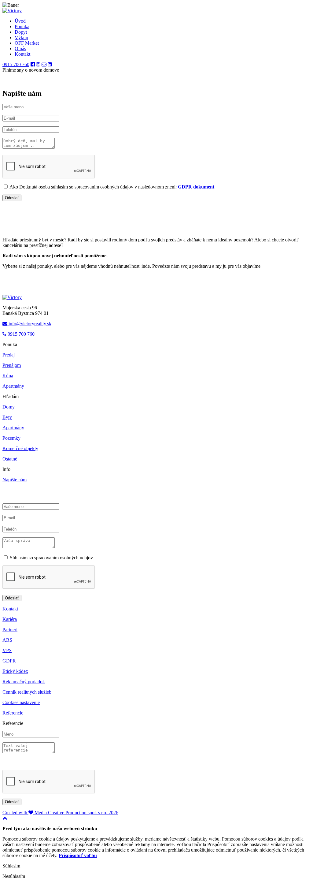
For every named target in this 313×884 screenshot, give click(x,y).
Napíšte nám (14, 479)
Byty (7, 417)
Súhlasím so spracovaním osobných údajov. (51, 557)
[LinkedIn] (50, 64)
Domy (8, 406)
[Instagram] (38, 64)
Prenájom (11, 365)
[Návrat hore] (4, 818)
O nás (20, 48)
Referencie (12, 712)
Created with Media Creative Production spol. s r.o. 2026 (60, 812)
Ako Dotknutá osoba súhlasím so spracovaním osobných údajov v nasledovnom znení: (111, 186)
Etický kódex (15, 671)
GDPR (9, 660)
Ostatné (9, 458)
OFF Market (27, 43)
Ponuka (22, 26)
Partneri (9, 629)
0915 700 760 (15, 64)
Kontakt (22, 54)
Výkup (21, 37)
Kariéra (9, 619)
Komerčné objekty (20, 448)
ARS (7, 640)
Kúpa (7, 375)
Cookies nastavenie (21, 702)
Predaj (8, 354)
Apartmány (13, 386)
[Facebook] (33, 64)
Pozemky (11, 438)
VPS (7, 650)
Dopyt (21, 32)
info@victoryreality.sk (29, 323)
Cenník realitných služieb (26, 692)
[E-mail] (44, 64)
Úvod (20, 21)
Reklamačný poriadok (23, 681)
